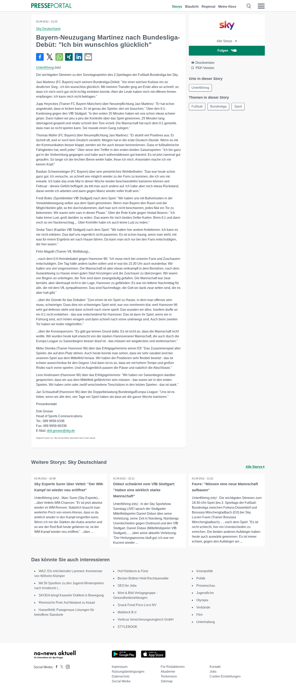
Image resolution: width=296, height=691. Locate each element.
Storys (177, 6)
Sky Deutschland (48, 28)
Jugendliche (205, 593)
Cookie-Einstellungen (225, 676)
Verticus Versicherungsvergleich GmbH (146, 619)
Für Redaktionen (173, 666)
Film (199, 614)
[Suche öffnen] (248, 6)
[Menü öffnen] (261, 6)
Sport (238, 106)
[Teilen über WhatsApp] (59, 57)
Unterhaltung (205, 622)
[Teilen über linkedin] (78, 57)
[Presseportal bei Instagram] (66, 666)
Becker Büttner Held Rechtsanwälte (143, 578)
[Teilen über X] (49, 57)
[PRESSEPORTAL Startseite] (51, 5)
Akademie (168, 671)
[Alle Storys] (226, 32)
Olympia (202, 600)
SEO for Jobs (127, 585)
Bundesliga (218, 106)
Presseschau (205, 585)
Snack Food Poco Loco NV (137, 605)
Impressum (119, 666)
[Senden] (88, 57)
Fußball (197, 106)
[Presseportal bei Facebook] (55, 667)
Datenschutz (121, 676)
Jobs (213, 671)
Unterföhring (45, 67)
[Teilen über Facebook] (40, 57)
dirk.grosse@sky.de (61, 430)
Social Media (121, 681)
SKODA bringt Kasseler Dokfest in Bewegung (71, 595)
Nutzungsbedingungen (128, 671)
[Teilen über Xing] (69, 57)
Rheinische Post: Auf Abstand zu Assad (67, 602)
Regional (208, 6)
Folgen (222, 50)
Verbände (203, 607)
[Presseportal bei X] (60, 667)
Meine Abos (227, 6)
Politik (200, 578)
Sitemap (167, 681)
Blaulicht (192, 6)
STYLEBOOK (127, 626)
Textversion (169, 676)
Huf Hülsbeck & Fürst (133, 571)
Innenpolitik (204, 571)
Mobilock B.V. (127, 612)
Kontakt (215, 666)
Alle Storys (225, 41)
